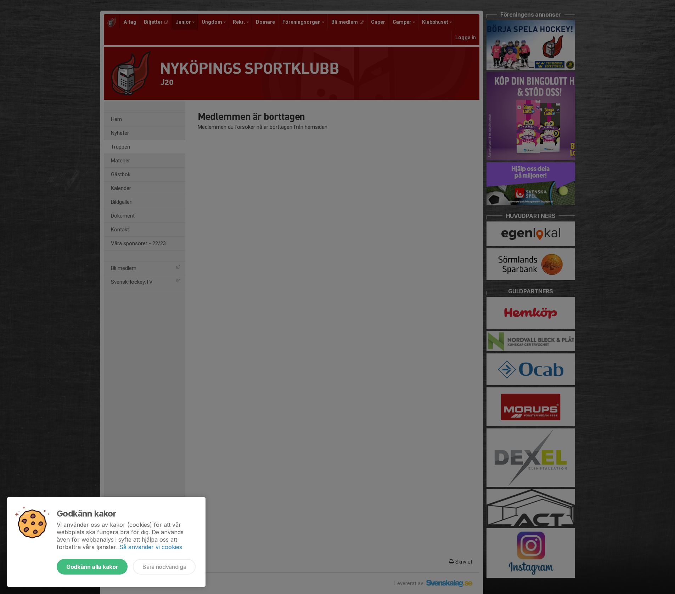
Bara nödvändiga (164, 566)
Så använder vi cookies (150, 546)
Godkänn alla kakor (92, 566)
